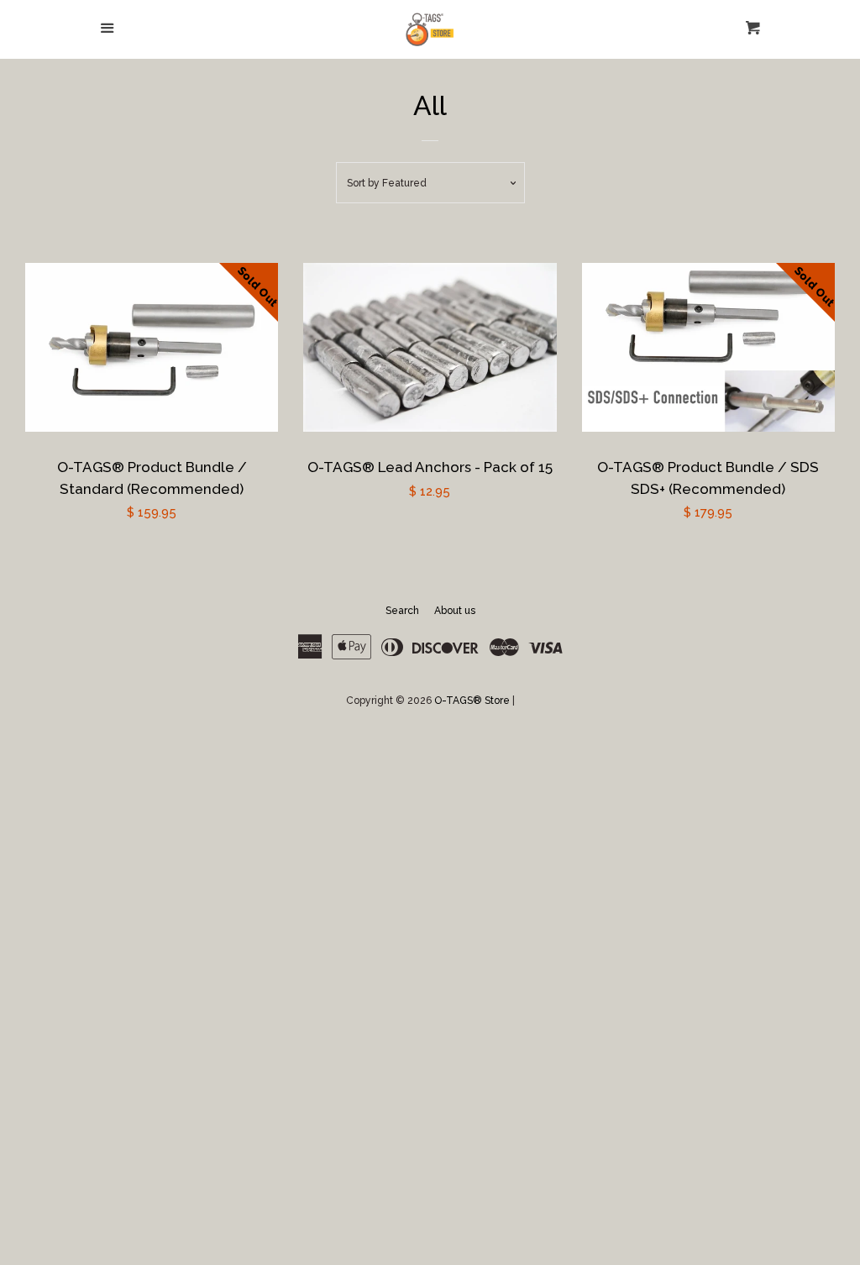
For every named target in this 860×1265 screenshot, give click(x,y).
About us (454, 611)
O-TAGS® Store (472, 700)
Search (402, 611)
